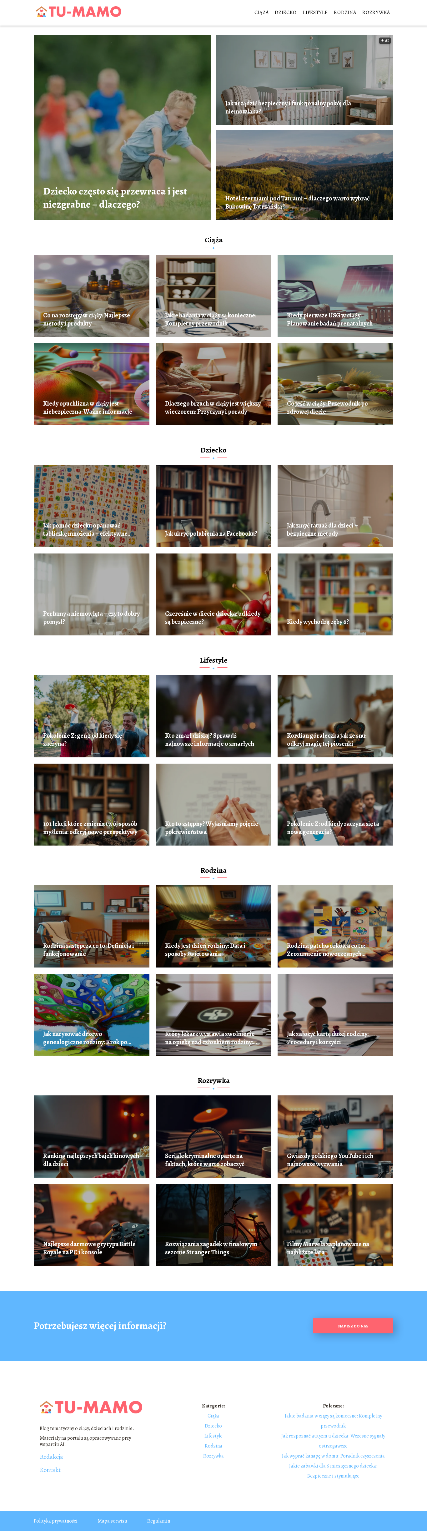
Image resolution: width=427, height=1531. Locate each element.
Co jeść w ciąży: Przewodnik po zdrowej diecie (327, 408)
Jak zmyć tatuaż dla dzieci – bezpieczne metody (322, 530)
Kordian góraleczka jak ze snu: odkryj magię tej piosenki (326, 740)
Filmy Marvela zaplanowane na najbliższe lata (328, 1248)
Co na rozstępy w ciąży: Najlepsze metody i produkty (86, 319)
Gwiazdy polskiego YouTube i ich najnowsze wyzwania (330, 1160)
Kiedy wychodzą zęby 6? (318, 622)
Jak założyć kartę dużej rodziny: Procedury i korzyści (328, 1038)
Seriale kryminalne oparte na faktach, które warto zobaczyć (204, 1160)
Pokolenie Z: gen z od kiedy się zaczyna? (82, 740)
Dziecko (286, 12)
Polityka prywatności (56, 1521)
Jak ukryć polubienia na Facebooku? (211, 534)
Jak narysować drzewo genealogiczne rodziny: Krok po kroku (85, 1038)
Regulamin (158, 1521)
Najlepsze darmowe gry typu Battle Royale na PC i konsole (89, 1248)
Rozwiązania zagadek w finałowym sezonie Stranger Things (211, 1248)
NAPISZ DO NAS (353, 1326)
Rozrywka (376, 12)
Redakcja (51, 1457)
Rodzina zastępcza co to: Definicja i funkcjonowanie (88, 950)
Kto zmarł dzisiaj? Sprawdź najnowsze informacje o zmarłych (209, 740)
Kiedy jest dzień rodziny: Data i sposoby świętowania (205, 950)
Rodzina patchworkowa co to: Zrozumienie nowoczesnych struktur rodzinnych (326, 950)
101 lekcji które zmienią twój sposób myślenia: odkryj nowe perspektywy (90, 828)
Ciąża (261, 12)
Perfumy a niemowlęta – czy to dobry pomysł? (91, 618)
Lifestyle (315, 12)
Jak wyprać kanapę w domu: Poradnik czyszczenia (333, 1456)
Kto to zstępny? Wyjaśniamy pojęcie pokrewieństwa (211, 828)
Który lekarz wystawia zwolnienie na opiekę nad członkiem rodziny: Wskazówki (210, 1038)
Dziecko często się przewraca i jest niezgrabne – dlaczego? (115, 198)
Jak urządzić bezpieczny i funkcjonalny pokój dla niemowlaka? (288, 107)
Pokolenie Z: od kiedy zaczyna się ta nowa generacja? (333, 828)
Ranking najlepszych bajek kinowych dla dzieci (91, 1160)
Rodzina (345, 12)
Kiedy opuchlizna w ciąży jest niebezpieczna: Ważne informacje (87, 408)
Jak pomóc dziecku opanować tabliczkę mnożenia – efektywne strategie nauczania (85, 530)
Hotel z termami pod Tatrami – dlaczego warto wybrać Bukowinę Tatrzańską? (297, 203)
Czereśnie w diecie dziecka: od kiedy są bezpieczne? (212, 618)
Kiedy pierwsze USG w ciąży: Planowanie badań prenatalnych (330, 319)
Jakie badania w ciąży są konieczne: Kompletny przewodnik (210, 319)
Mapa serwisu (112, 1521)
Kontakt (50, 1470)
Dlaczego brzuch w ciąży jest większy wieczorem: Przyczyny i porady (213, 408)
